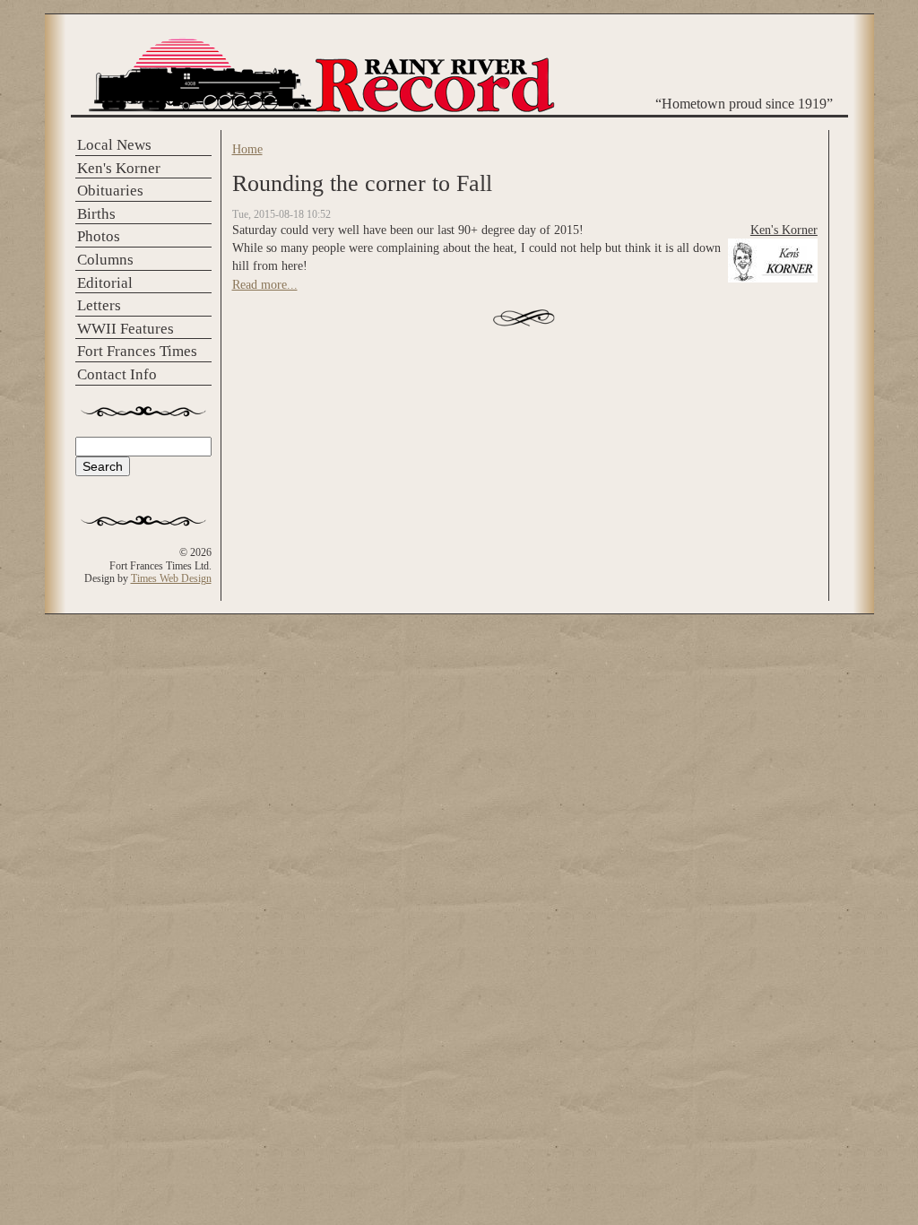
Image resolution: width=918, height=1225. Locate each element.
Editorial (105, 282)
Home (247, 149)
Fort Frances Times (137, 351)
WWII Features (125, 328)
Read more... (265, 284)
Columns (105, 259)
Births (96, 213)
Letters (99, 305)
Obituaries (110, 190)
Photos (98, 236)
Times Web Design (171, 578)
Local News (114, 144)
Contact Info (117, 374)
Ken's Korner (118, 168)
